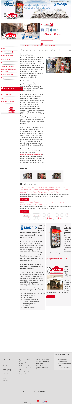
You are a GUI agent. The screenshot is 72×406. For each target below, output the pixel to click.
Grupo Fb (46, 359)
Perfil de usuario (62, 361)
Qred (2, 98)
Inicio (3, 48)
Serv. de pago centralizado (5, 59)
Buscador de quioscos (8, 102)
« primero (26, 215)
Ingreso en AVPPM (7, 55)
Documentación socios (64, 363)
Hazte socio (45, 25)
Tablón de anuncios (7, 67)
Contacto (59, 34)
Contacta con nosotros (42, 361)
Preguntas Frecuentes (8, 78)
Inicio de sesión (6, 94)
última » (60, 218)
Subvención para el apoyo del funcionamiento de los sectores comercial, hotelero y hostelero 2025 (43, 203)
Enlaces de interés (7, 74)
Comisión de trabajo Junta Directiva (6, 374)
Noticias (49, 34)
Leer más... (25, 199)
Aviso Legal (39, 363)
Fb (43, 359)
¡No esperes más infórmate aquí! (56, 259)
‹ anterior (36, 215)
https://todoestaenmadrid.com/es (31, 155)
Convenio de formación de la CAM (8, 70)
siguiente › (50, 218)
